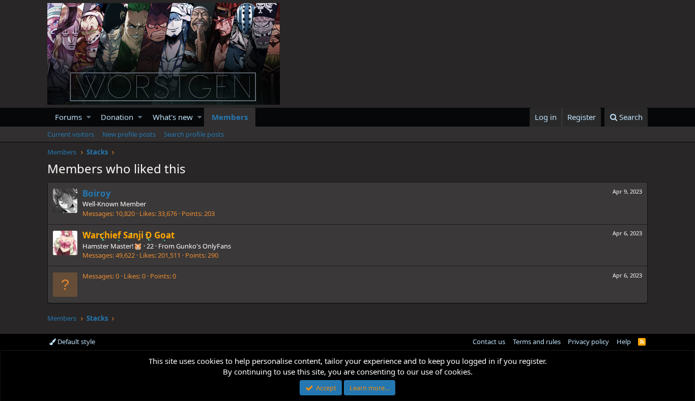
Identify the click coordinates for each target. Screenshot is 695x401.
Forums (68, 117)
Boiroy (96, 193)
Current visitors (70, 134)
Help (624, 341)
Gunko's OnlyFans (203, 246)
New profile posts (129, 134)
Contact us (489, 341)
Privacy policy (588, 341)
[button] (89, 117)
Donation (117, 117)
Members (230, 117)
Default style (75, 341)
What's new (173, 117)
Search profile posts (194, 134)
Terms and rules (537, 341)
